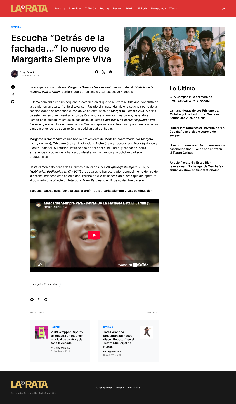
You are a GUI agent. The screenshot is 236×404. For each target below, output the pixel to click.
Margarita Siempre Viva (45, 284)
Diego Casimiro (28, 72)
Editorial (120, 387)
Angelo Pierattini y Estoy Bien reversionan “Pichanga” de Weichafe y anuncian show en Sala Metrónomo (197, 166)
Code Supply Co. (47, 393)
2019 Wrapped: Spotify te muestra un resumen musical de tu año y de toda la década (67, 337)
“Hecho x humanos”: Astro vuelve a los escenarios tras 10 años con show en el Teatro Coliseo (197, 148)
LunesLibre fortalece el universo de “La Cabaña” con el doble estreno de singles (197, 131)
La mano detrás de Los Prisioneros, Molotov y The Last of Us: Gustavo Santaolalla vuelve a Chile (194, 114)
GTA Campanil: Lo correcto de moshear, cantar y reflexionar (191, 98)
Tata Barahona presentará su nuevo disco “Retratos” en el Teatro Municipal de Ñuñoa (118, 339)
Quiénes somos (104, 387)
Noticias (16, 27)
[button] (223, 8)
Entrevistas (134, 387)
